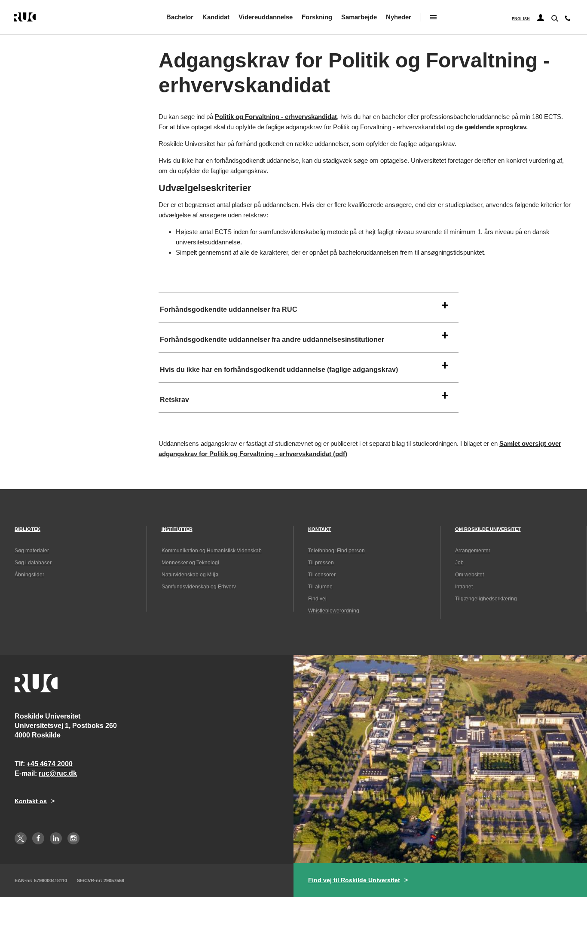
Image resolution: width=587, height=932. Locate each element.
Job (459, 563)
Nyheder (398, 17)
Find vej (317, 599)
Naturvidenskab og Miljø (190, 575)
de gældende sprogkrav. (492, 127)
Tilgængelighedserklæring (486, 599)
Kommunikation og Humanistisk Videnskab (212, 551)
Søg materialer (32, 551)
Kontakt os (31, 801)
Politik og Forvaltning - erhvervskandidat (276, 116)
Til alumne (320, 587)
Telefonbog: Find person (336, 551)
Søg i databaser (33, 563)
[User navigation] (540, 18)
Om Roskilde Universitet (488, 529)
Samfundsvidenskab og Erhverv (199, 587)
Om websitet (469, 575)
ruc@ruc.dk (58, 773)
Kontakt (319, 529)
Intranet (464, 587)
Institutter (177, 529)
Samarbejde (359, 17)
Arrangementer (472, 551)
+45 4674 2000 (50, 764)
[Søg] (554, 17)
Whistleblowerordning (333, 611)
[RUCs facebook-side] (38, 838)
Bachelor (179, 17)
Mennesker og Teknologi (190, 563)
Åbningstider (29, 575)
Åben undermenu (433, 17)
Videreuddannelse (265, 17)
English (521, 19)
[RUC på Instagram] (73, 838)
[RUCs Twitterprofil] (21, 838)
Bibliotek (27, 529)
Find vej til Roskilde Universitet (354, 880)
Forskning (317, 17)
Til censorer (322, 575)
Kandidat (215, 17)
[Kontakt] (567, 20)
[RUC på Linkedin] (56, 838)
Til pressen (321, 563)
